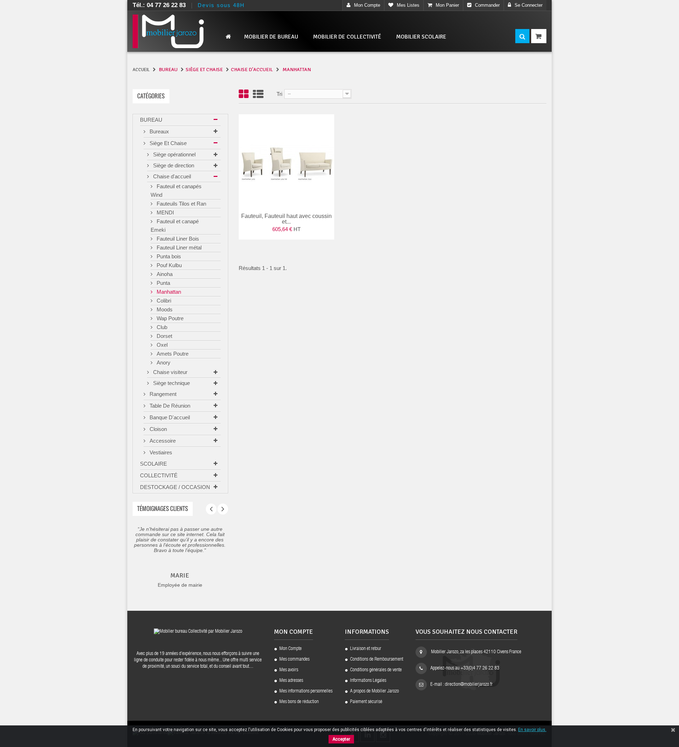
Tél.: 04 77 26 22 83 (159, 5)
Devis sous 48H (221, 5)
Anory (162, 363)
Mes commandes (294, 659)
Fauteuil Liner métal (178, 248)
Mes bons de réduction (299, 702)
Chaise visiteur (169, 372)
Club (161, 327)
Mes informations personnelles (305, 691)
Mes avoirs (288, 670)
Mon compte (367, 5)
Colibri (163, 301)
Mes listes (408, 5)
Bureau (151, 120)
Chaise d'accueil (171, 176)
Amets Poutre (171, 354)
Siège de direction (173, 165)
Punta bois (168, 256)
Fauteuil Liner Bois (177, 239)
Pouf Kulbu (168, 265)
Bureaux (158, 131)
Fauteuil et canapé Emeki (175, 225)
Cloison (157, 429)
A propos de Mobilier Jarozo (374, 691)
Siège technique (171, 383)
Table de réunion (169, 406)
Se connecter (528, 5)
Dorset (163, 336)
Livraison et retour (365, 649)
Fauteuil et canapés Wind (176, 190)
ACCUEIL (141, 70)
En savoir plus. (532, 729)
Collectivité (159, 475)
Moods (164, 309)
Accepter (341, 739)
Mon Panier (447, 5)
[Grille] (244, 94)
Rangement (162, 394)
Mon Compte (290, 649)
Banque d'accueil (169, 417)
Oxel (161, 345)
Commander (487, 5)
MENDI (164, 212)
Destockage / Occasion (175, 487)
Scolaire (153, 464)
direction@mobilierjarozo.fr (469, 684)
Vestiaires (160, 452)
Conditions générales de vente (376, 670)
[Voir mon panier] (538, 36)
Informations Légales (368, 680)
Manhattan (168, 292)
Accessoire (162, 441)
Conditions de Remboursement (376, 659)
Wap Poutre (169, 318)
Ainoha (164, 274)
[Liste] (258, 94)
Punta (162, 283)
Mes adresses (291, 680)
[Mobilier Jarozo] (180, 31)
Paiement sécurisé (366, 702)
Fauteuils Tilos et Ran (180, 204)
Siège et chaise (167, 143)
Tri (279, 94)
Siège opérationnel (174, 154)
